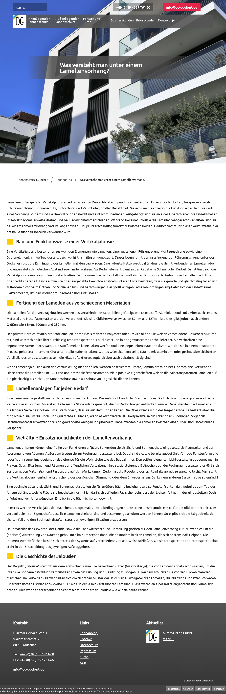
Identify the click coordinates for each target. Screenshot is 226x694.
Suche (84, 657)
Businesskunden (122, 20)
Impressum (218, 688)
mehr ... (168, 639)
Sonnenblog (89, 633)
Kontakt (164, 20)
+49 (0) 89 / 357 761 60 (133, 7)
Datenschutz (203, 688)
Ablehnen (188, 688)
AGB (83, 662)
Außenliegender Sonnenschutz (67, 20)
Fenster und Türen (91, 20)
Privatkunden (146, 20)
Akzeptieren (173, 688)
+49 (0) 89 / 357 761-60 (37, 654)
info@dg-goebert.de (181, 7)
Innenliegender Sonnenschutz (39, 20)
